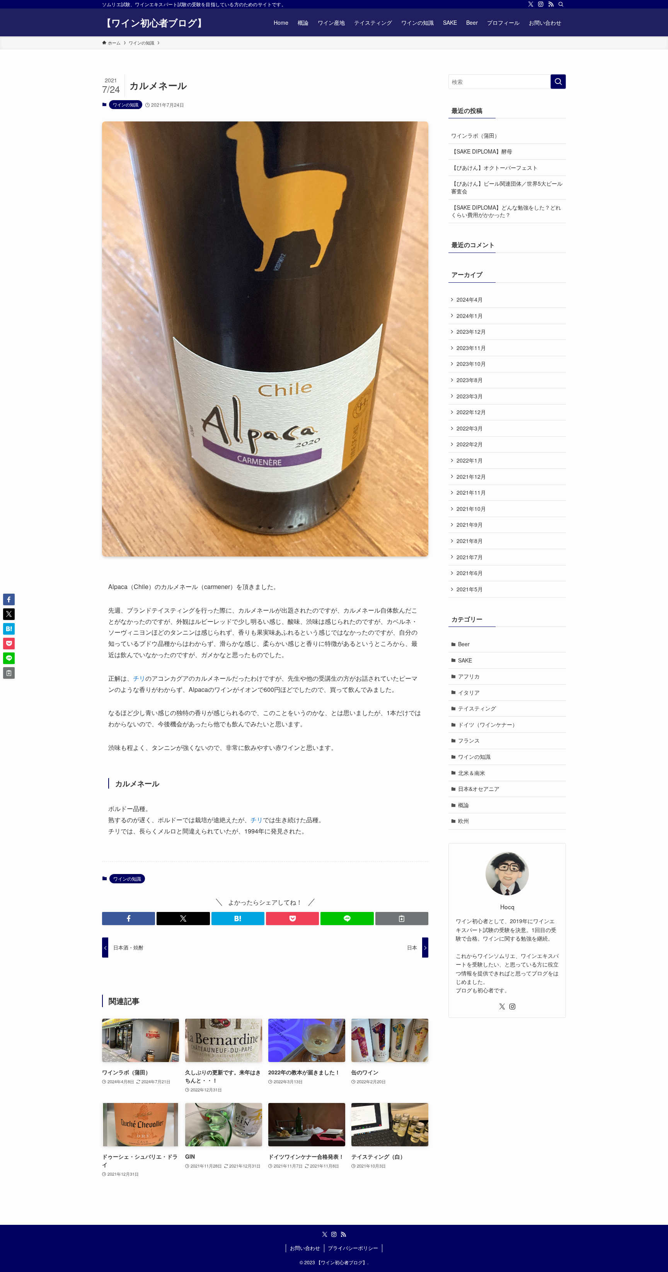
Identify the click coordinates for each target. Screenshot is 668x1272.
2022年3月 (470, 428)
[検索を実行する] (558, 81)
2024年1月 (470, 315)
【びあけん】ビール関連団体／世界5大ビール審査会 (506, 187)
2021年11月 (471, 492)
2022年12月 (471, 412)
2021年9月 (470, 524)
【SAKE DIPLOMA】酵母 (481, 151)
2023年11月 (471, 348)
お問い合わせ (305, 1248)
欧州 (463, 821)
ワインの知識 (125, 104)
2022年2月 (470, 444)
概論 (463, 805)
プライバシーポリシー (353, 1248)
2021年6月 (470, 573)
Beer (464, 644)
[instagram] (541, 4)
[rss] (551, 4)
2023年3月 (470, 396)
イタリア (469, 692)
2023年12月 (471, 331)
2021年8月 (470, 541)
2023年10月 (471, 363)
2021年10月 (471, 508)
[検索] (561, 4)
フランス (469, 740)
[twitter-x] (531, 4)
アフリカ (469, 676)
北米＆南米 (471, 773)
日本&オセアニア (478, 788)
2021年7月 (470, 557)
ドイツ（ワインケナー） (488, 724)
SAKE (465, 660)
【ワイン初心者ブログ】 (154, 22)
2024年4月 (470, 299)
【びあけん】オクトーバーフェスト (494, 167)
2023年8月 (470, 380)
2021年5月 (470, 589)
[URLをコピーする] (401, 918)
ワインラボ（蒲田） (475, 135)
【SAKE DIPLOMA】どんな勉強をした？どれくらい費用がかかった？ (506, 211)
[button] (128, 918)
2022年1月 (470, 460)
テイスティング (477, 708)
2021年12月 (471, 476)
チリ (139, 678)
